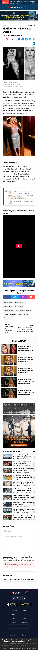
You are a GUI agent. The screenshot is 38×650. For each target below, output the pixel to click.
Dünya (13, 614)
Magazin (5, 25)
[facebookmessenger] (22, 39)
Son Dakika (13, 610)
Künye (34, 648)
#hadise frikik (19, 306)
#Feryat (10, 192)
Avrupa (24, 631)
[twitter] (26, 39)
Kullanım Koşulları (8, 648)
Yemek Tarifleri (13, 635)
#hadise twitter (8, 306)
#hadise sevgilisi (23, 314)
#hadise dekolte (8, 310)
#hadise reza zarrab (10, 314)
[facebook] (19, 39)
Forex (13, 618)
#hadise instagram (20, 302)
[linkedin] (34, 43)
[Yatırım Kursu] (19, 431)
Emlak (13, 627)
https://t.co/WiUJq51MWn (15, 197)
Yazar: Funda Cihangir (10, 82)
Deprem (24, 635)
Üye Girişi (33, 2)
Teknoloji (13, 622)
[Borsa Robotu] (19, 283)
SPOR (24, 610)
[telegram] (30, 39)
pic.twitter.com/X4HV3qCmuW (17, 198)
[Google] (12, 604)
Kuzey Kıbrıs (24, 622)
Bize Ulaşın (17, 648)
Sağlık (24, 614)
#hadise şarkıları (8, 318)
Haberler (13, 631)
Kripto (24, 618)
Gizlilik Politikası (26, 648)
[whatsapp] (34, 39)
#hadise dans (8, 302)
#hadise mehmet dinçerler (23, 310)
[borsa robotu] (19, 15)
